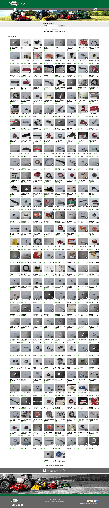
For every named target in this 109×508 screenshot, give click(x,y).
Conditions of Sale (82, 503)
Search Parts (54, 501)
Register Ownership (61, 501)
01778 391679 (54, 504)
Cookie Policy (95, 503)
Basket (50, 501)
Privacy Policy (89, 503)
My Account (46, 501)
